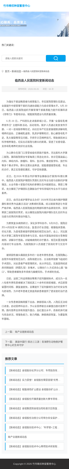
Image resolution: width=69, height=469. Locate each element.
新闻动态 (16, 71)
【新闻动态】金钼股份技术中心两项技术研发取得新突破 (36, 446)
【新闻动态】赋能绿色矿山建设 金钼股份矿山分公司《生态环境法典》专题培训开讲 (36, 389)
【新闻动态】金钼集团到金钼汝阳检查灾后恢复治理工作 (36, 408)
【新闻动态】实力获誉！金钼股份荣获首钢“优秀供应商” (36, 380)
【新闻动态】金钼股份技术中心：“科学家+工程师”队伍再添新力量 (36, 427)
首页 (7, 71)
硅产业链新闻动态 (24, 331)
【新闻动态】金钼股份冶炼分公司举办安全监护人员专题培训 (36, 418)
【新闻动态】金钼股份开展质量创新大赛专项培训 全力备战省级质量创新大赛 (36, 399)
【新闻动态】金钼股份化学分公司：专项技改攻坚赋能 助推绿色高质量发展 (36, 370)
